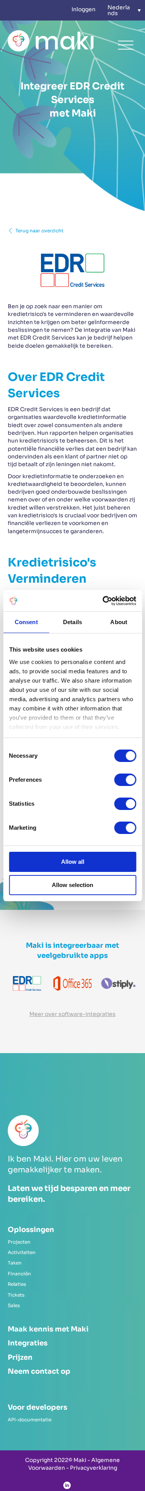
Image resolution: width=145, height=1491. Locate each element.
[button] (124, 10)
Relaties (17, 1284)
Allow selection (72, 885)
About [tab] (118, 622)
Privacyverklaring (93, 1467)
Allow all (72, 861)
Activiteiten (22, 1252)
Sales (14, 1305)
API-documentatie (29, 1419)
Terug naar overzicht (39, 230)
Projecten (19, 1242)
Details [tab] (72, 622)
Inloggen (84, 9)
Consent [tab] (26, 622)
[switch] (125, 780)
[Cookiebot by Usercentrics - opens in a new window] (103, 601)
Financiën (19, 1274)
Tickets (16, 1295)
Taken (15, 1263)
